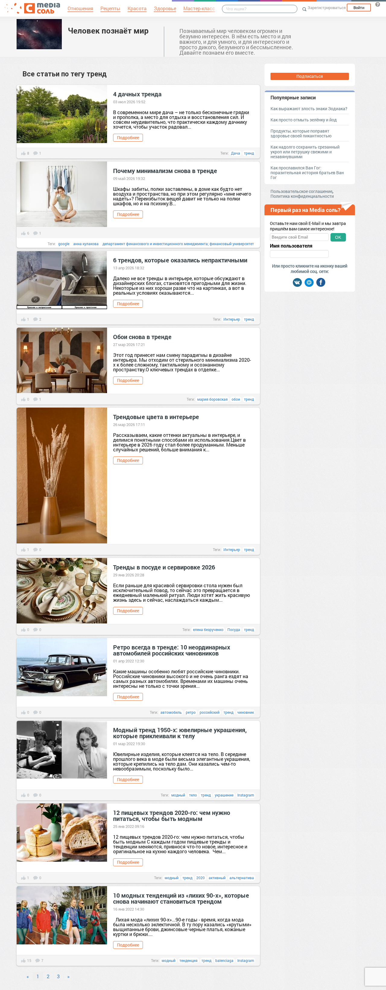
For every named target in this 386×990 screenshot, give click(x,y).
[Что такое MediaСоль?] (377, 4)
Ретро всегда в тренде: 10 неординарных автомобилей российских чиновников (171, 650)
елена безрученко (208, 629)
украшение (224, 795)
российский (210, 712)
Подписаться (309, 76)
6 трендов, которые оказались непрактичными (180, 260)
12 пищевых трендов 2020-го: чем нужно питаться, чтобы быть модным (171, 815)
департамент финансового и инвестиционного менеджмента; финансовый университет (178, 243)
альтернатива (241, 877)
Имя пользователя (291, 245)
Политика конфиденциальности (302, 196)
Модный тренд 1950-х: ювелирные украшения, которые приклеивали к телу (180, 733)
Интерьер (231, 319)
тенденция (188, 960)
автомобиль (171, 712)
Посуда (233, 629)
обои (236, 399)
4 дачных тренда (137, 94)
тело (193, 795)
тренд (249, 153)
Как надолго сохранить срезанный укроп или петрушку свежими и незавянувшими (305, 151)
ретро (191, 712)
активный (217, 877)
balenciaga (224, 960)
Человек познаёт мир (108, 30)
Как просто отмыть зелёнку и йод (304, 120)
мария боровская (212, 399)
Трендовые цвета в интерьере (156, 417)
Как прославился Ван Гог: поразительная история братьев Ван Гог (307, 172)
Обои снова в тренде (142, 337)
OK (338, 237)
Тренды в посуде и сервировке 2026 (164, 567)
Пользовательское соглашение (301, 191)
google (63, 243)
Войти (358, 7)
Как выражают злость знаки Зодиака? (309, 108)
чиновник (245, 712)
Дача (235, 153)
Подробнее (128, 137)
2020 (200, 877)
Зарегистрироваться (327, 7)
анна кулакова (86, 243)
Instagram (245, 795)
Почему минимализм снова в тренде (165, 171)
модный (178, 795)
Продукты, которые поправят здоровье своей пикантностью (301, 133)
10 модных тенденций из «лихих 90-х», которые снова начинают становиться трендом (181, 898)
